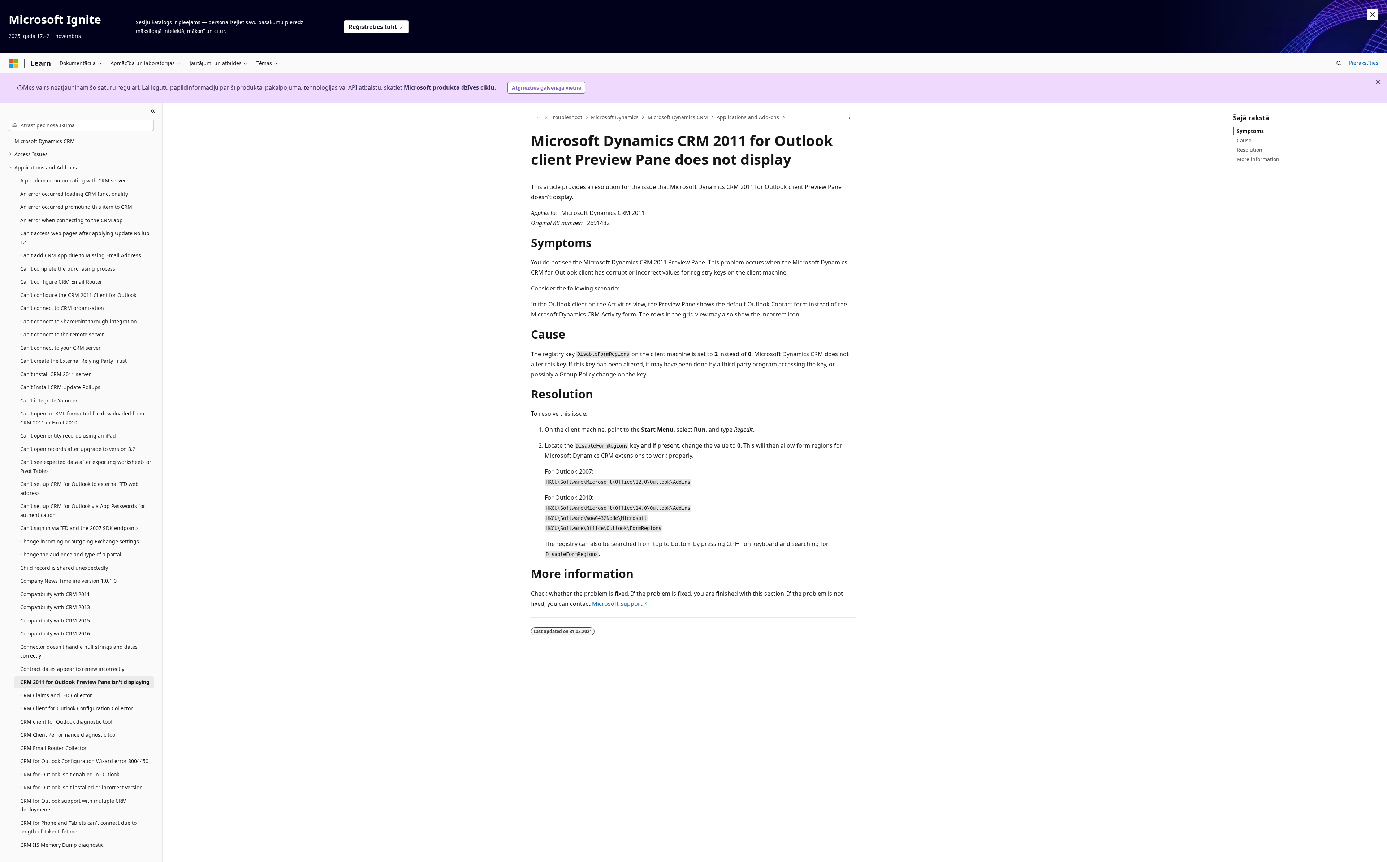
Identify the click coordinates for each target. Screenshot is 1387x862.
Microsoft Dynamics (615, 117)
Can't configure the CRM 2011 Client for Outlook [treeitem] (78, 295)
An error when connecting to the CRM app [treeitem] (71, 220)
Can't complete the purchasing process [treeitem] (67, 268)
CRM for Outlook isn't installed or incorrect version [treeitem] (81, 787)
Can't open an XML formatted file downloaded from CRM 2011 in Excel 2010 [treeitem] (82, 418)
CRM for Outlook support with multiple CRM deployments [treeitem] (73, 805)
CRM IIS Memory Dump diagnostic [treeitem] (62, 844)
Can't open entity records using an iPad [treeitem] (68, 435)
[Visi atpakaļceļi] (537, 117)
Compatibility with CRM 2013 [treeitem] (55, 607)
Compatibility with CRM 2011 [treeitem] (55, 594)
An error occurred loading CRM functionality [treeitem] (74, 193)
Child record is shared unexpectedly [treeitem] (64, 567)
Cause (1244, 140)
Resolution (1249, 149)
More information (1258, 159)
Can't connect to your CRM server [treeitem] (60, 347)
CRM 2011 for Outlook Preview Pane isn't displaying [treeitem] (85, 681)
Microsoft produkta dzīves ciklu (449, 87)
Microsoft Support (617, 604)
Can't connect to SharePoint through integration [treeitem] (78, 321)
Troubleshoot (566, 117)
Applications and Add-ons (748, 117)
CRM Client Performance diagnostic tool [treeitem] (68, 734)
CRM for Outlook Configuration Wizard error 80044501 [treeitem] (85, 761)
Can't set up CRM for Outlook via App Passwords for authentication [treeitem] (82, 510)
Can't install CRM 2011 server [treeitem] (55, 374)
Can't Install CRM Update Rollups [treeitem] (60, 387)
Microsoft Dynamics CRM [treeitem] (44, 141)
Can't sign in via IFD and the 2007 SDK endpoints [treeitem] (79, 528)
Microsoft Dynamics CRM (678, 117)
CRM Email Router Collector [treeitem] (53, 748)
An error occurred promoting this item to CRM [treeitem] (76, 206)
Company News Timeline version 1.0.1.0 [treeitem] (68, 580)
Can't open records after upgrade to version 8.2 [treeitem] (77, 448)
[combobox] (81, 125)
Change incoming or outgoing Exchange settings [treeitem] (79, 541)
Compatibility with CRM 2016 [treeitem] (55, 633)
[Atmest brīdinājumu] (1372, 14)
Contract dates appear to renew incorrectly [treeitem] (72, 668)
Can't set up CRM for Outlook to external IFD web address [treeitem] (79, 488)
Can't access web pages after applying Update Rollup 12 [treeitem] (85, 238)
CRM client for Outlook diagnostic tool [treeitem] (66, 721)
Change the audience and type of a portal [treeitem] (70, 554)
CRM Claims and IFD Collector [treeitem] (56, 695)
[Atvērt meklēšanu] (1339, 63)
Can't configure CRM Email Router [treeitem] (61, 281)
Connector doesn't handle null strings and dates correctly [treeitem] (79, 651)
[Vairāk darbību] (849, 117)
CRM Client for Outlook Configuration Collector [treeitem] (76, 708)
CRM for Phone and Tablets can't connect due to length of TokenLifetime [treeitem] (78, 827)
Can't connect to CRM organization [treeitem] (62, 308)
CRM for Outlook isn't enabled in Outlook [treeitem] (69, 774)
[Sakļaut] (153, 111)
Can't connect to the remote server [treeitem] (62, 334)
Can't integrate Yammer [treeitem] (49, 400)
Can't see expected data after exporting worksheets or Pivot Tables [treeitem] (85, 466)
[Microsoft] (13, 63)
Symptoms (1250, 131)
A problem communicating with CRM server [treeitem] (73, 180)
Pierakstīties (1363, 62)
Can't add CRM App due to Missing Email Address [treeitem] (80, 255)
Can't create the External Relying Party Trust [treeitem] (73, 360)
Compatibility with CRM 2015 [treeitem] (55, 620)
